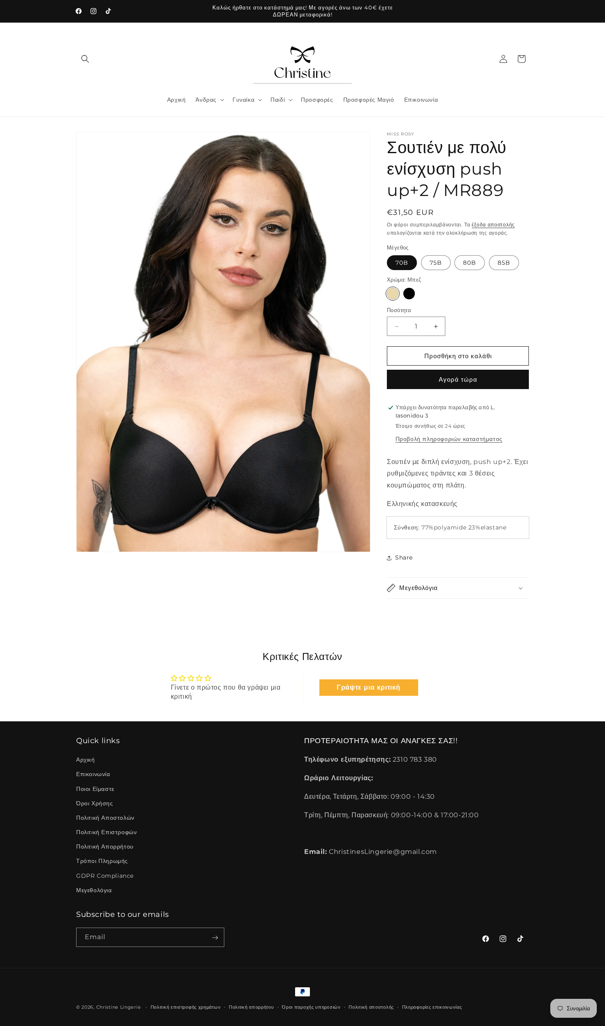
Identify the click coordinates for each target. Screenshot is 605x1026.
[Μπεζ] (392, 293)
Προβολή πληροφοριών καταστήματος (449, 439)
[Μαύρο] (409, 293)
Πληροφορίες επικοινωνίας (432, 1007)
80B (469, 262)
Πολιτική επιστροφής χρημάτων (186, 1007)
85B (504, 262)
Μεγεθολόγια (94, 890)
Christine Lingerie (118, 1007)
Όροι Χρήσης (94, 803)
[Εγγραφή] (215, 937)
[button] (85, 59)
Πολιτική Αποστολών (105, 817)
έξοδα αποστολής (493, 225)
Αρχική (85, 759)
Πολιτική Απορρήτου (105, 846)
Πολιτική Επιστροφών (106, 832)
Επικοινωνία (93, 774)
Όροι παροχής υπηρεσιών (311, 1007)
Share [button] (404, 557)
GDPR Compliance (105, 875)
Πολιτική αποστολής (371, 1007)
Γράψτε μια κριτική (368, 687)
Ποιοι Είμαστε (95, 789)
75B (436, 262)
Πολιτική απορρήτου (251, 1007)
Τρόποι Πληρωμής (102, 861)
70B (402, 262)
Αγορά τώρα (458, 379)
